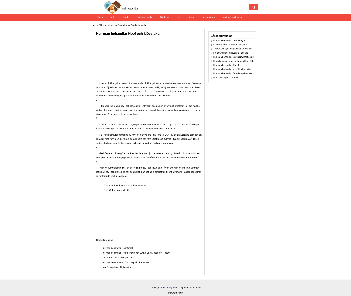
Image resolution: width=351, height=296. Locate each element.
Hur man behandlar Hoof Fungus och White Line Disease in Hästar (136, 252)
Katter (113, 17)
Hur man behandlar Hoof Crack (117, 248)
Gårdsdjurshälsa (139, 25)
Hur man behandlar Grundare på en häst (233, 73)
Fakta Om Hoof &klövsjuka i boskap (230, 53)
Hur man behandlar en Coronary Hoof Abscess (125, 262)
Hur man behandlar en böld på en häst (232, 69)
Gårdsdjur (165, 17)
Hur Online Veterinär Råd (118, 190)
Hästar (191, 17)
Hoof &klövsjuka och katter (226, 77)
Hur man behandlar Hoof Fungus (229, 40)
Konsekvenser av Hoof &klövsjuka (230, 44)
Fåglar (100, 17)
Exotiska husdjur (145, 17)
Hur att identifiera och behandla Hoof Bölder (233, 61)
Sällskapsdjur (105, 25)
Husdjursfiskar (208, 17)
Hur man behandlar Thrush (226, 65)
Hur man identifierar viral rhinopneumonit (126, 184)
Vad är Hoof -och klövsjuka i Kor (118, 257)
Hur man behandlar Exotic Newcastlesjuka (233, 57)
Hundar (126, 17)
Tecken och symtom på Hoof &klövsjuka (232, 49)
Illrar (178, 17)
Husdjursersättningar (232, 17)
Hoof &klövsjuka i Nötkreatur (116, 267)
